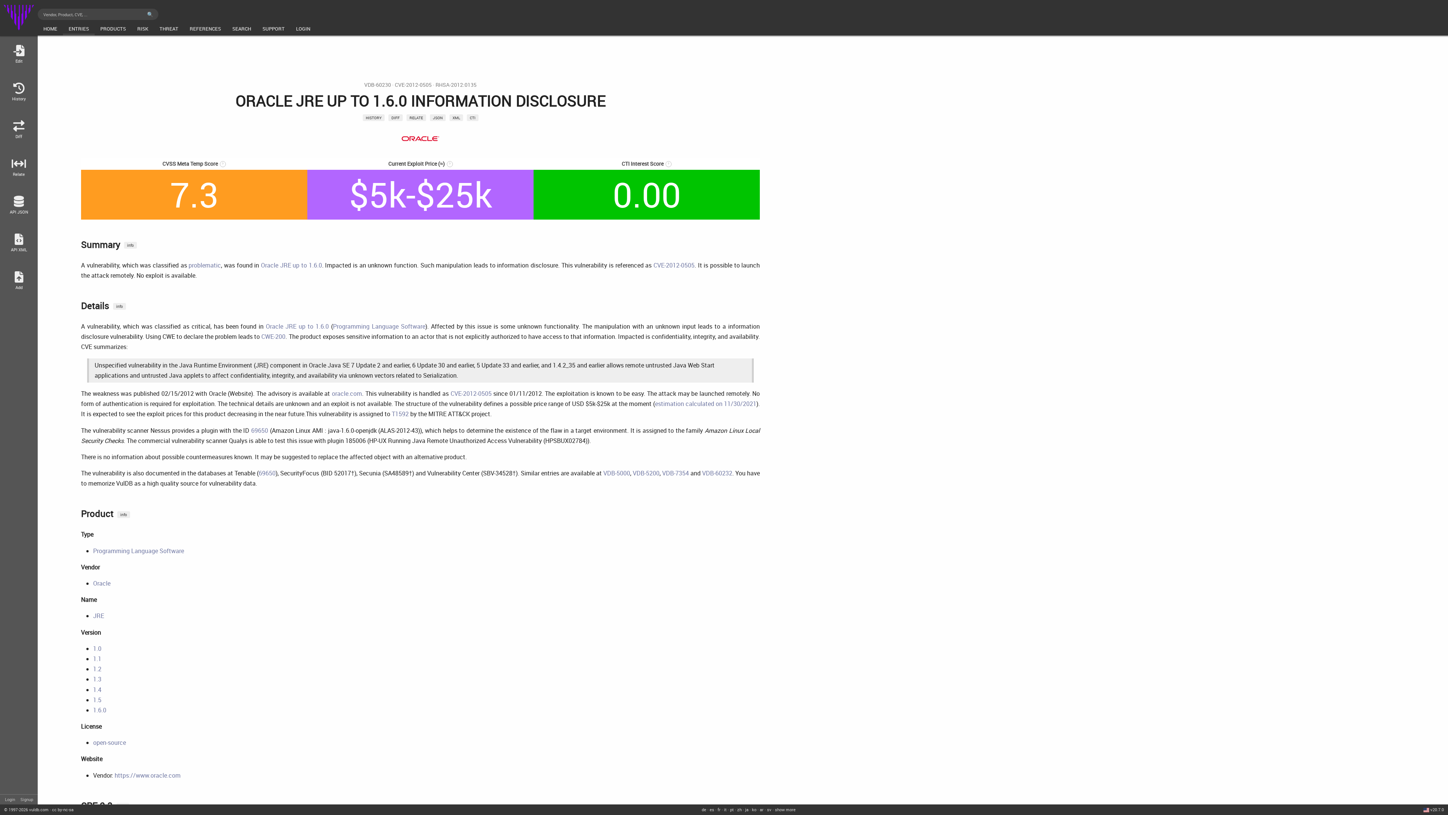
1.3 (97, 679)
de (704, 809)
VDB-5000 (616, 473)
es (712, 809)
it (725, 809)
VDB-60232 (717, 473)
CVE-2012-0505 (413, 85)
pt (732, 809)
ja (747, 809)
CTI (473, 117)
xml (456, 117)
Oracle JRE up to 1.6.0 (291, 265)
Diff (395, 117)
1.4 (97, 690)
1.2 (97, 669)
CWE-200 (273, 336)
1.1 (97, 659)
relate (416, 117)
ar (762, 809)
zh (739, 809)
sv (769, 809)
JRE (98, 616)
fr (719, 809)
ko (754, 809)
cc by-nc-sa (63, 809)
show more (785, 809)
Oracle (101, 583)
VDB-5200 (646, 473)
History (374, 117)
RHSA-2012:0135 (456, 85)
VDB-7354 (675, 473)
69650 (259, 430)
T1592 (400, 414)
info (130, 245)
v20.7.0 (1437, 809)
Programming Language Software (379, 326)
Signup (26, 799)
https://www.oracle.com (148, 775)
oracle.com (347, 393)
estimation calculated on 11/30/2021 (705, 404)
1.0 (97, 648)
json (438, 117)
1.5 (97, 700)
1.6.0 (99, 710)
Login (10, 799)
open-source (109, 742)
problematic (205, 265)
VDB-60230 (377, 85)
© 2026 (26, 809)
